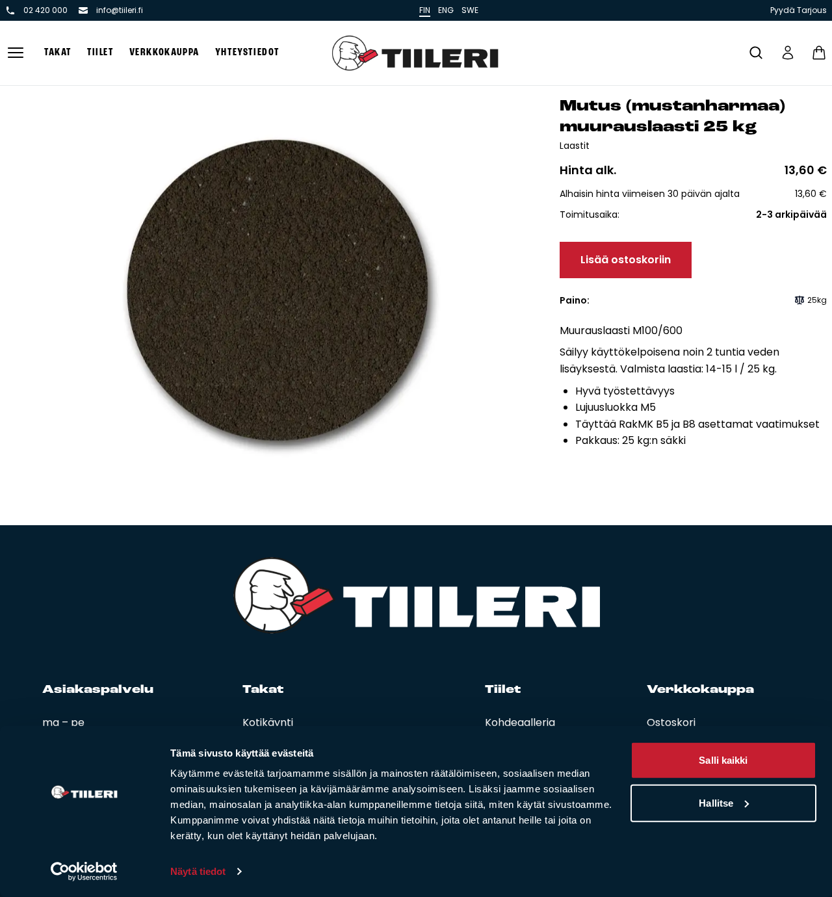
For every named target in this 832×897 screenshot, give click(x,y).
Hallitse (716, 802)
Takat (58, 52)
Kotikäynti (267, 722)
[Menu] (15, 53)
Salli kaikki (723, 760)
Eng (446, 10)
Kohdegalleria (520, 722)
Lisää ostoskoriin (625, 259)
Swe (470, 10)
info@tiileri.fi (119, 10)
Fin (424, 10)
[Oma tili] (788, 52)
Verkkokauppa (164, 52)
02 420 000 (45, 10)
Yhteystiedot (247, 52)
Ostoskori (671, 722)
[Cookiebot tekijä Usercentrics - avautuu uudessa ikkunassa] (84, 871)
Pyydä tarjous (798, 10)
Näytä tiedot (198, 871)
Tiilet (100, 52)
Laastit (575, 145)
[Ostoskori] (819, 52)
